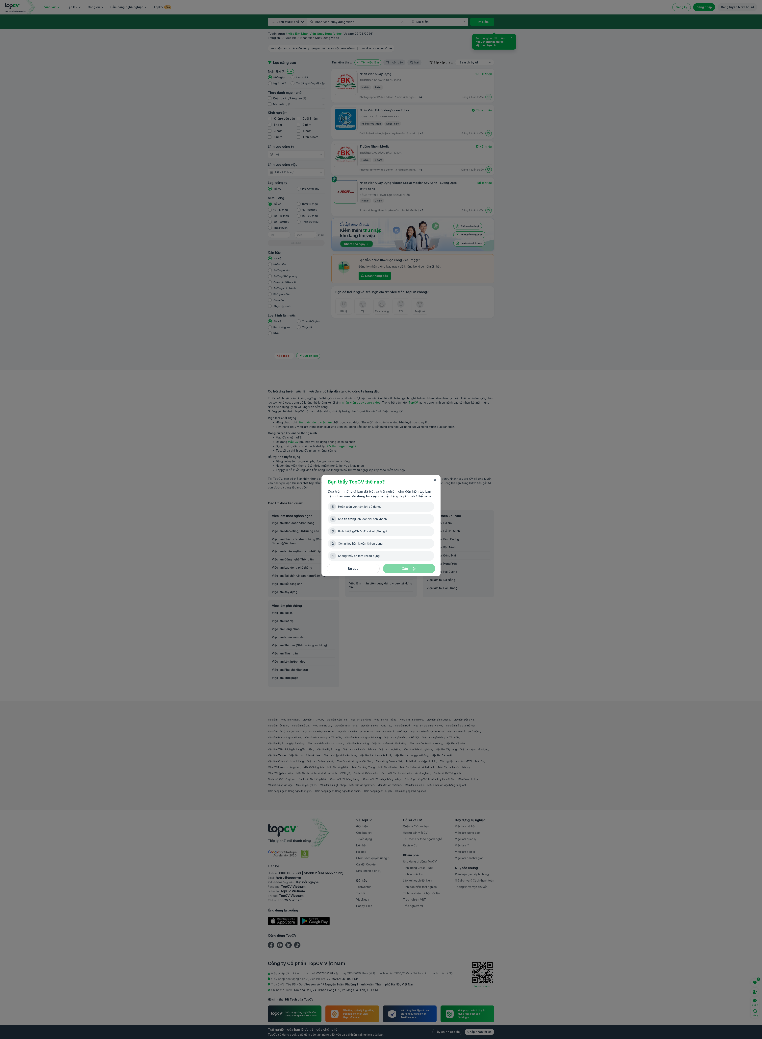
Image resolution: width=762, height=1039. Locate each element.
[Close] (435, 480)
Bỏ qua (353, 569)
